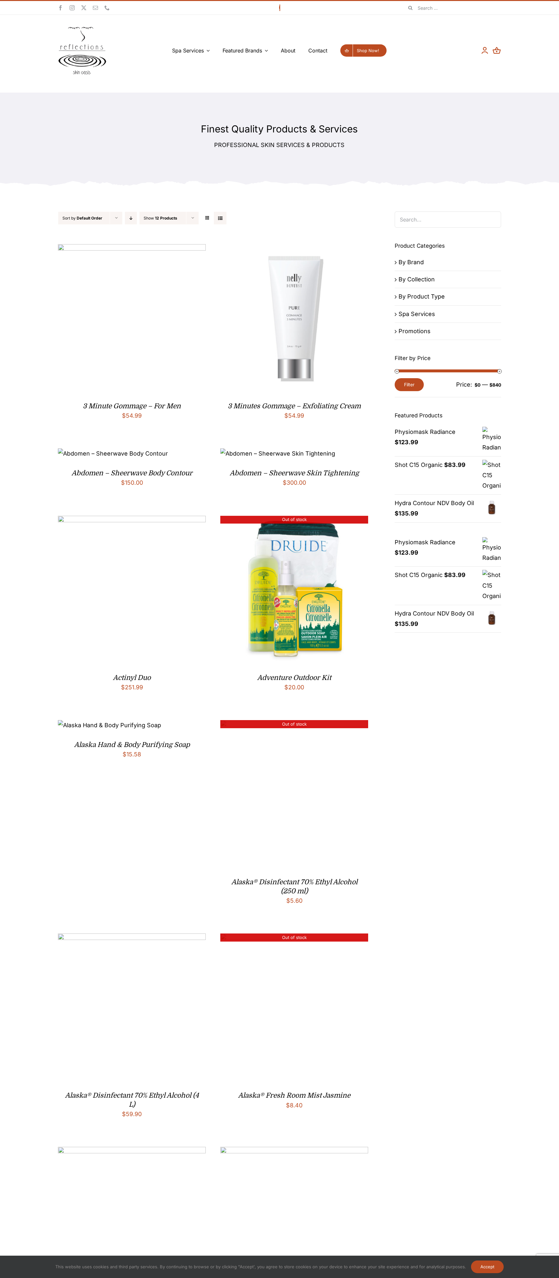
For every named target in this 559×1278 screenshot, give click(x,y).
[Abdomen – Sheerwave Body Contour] (113, 453)
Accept (487, 1266)
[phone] (107, 7)
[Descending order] (131, 218)
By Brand (411, 262)
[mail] (95, 7)
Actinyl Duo (132, 678)
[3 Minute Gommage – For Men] (132, 249)
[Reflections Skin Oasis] (82, 29)
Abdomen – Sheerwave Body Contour (131, 473)
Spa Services (417, 314)
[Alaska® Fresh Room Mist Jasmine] (294, 938)
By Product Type (422, 296)
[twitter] (83, 7)
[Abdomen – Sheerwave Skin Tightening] (277, 453)
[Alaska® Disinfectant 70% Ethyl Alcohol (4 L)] (132, 938)
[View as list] (220, 218)
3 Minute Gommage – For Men (132, 406)
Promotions (415, 331)
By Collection (417, 279)
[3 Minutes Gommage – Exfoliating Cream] (294, 249)
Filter (409, 384)
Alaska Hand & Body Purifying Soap (132, 745)
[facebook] (60, 7)
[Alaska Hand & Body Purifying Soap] (109, 725)
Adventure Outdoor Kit (294, 678)
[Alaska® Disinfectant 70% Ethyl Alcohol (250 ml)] (294, 725)
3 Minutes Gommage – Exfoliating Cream (294, 406)
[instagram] (72, 7)
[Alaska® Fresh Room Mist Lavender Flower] (132, 1151)
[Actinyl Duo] (132, 520)
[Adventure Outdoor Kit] (294, 520)
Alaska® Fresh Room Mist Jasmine (294, 1095)
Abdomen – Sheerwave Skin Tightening (294, 473)
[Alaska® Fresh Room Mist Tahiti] (294, 1151)
